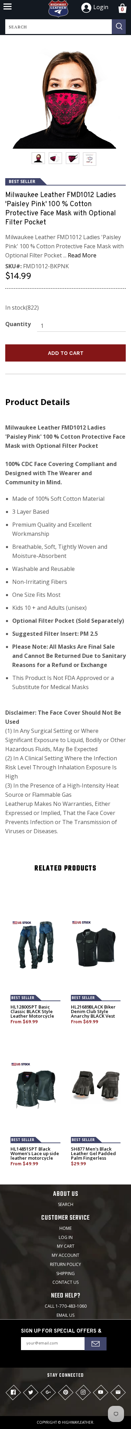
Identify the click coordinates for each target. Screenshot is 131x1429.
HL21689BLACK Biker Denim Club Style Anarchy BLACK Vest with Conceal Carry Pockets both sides (93, 1016)
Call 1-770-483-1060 (66, 1306)
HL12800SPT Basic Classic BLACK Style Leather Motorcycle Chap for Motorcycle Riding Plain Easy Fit (33, 1016)
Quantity (18, 324)
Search (65, 1204)
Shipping (65, 1273)
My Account (65, 1255)
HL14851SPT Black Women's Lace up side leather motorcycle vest (34, 1156)
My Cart (65, 1246)
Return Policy (65, 1264)
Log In (66, 1237)
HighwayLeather (77, 1422)
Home (65, 1228)
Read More (82, 255)
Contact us (65, 1282)
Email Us (65, 1315)
